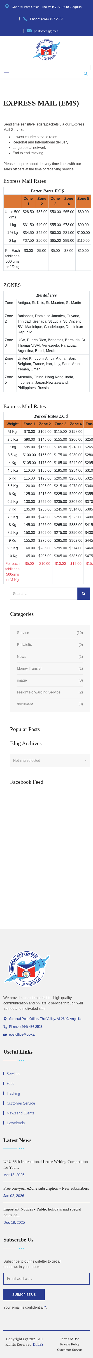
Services (13, 1073)
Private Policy (69, 1344)
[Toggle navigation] (6, 70)
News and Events (20, 1113)
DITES (38, 1344)
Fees (10, 1083)
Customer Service (21, 1103)
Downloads (16, 1122)
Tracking (13, 1093)
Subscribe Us (24, 1294)
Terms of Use (69, 1339)
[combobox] (50, 760)
